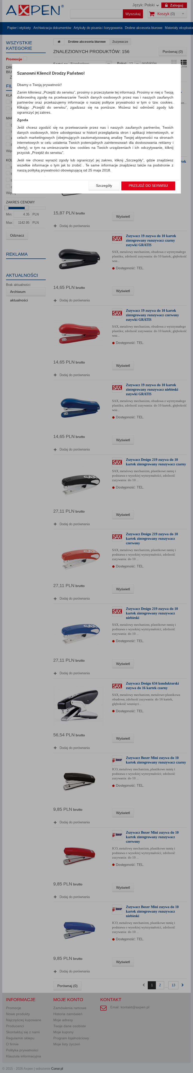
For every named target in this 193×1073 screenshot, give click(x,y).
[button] (104, 185)
